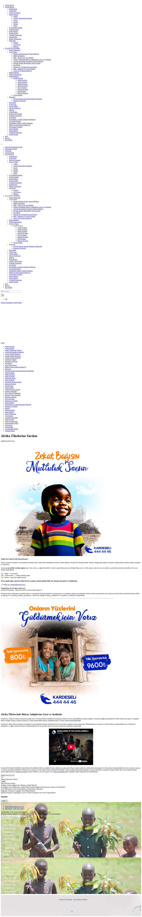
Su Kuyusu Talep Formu (10, 891)
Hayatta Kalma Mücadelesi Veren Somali (26, 63)
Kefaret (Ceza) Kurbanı (12, 395)
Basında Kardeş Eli (8, 832)
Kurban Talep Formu (9, 881)
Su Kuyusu (17, 44)
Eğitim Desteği (10, 410)
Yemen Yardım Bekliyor (13, 358)
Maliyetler (12, 41)
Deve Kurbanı (22, 88)
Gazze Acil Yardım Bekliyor (22, 71)
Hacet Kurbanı (10, 399)
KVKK (5, 842)
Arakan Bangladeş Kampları (22, 18)
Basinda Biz (13, 37)
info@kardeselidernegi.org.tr (14, 807)
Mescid (15, 46)
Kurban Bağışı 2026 (11, 423)
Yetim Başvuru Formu (9, 884)
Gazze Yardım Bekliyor (12, 354)
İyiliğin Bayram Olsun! (12, 390)
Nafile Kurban (18, 78)
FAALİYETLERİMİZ (12, 48)
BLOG (7, 138)
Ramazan (12, 97)
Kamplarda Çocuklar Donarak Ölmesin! (22, 119)
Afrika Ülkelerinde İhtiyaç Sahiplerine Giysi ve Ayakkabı (32, 59)
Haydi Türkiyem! (15, 108)
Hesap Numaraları (15, 39)
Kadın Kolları (13, 33)
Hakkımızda (13, 9)
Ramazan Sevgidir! (19, 101)
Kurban (15, 43)
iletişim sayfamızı (21, 772)
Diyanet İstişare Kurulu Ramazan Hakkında (27, 99)
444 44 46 (8, 808)
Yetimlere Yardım (10, 360)
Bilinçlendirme (14, 73)
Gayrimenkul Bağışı (15, 28)
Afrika (15, 16)
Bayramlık (12, 103)
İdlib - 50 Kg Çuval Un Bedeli (23, 58)
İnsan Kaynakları (14, 13)
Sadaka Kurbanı (22, 86)
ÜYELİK (8, 151)
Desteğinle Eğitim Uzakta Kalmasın (21, 123)
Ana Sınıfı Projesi (15, 121)
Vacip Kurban (17, 95)
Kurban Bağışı (14, 76)
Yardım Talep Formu (9, 871)
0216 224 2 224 (18, 808)
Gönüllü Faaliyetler (15, 35)
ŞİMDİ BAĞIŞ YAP (8, 441)
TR (2, 295)
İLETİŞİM (8, 140)
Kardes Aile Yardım (15, 114)
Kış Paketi (16, 65)
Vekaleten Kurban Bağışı (13, 382)
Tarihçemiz (12, 11)
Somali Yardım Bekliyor (13, 356)
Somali (15, 22)
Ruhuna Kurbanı (10, 384)
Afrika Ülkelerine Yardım (13, 350)
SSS (6, 136)
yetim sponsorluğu (59, 772)
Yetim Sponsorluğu (15, 74)
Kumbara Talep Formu (9, 877)
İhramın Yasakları (10, 397)
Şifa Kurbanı (21, 91)
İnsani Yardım (13, 15)
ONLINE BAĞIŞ (11, 149)
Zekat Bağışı (13, 112)
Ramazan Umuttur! (11, 406)
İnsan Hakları (13, 31)
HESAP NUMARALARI (13, 147)
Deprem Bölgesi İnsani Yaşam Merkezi (26, 54)
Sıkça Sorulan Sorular (9, 828)
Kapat (3, 781)
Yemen (15, 24)
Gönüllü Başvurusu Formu (11, 874)
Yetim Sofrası (13, 106)
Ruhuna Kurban (22, 89)
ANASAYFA (9, 5)
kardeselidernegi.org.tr (18, 584)
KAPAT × (4, 801)
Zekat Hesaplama (8, 835)
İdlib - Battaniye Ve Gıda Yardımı (24, 69)
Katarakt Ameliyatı (15, 116)
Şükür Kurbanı (22, 84)
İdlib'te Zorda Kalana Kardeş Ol (19, 125)
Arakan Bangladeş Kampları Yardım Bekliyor (28, 61)
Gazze (15, 20)
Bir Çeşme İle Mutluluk (12, 393)
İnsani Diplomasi (14, 50)
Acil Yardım (13, 52)
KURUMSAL (10, 7)
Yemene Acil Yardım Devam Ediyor (25, 67)
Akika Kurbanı (22, 82)
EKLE (23, 816)
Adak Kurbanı (22, 80)
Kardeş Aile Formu (8, 888)
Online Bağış (17, 303)
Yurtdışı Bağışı (14, 29)
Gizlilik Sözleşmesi (8, 838)
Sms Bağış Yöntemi (15, 127)
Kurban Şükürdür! (11, 391)
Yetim (15, 26)
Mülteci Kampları (19, 56)
